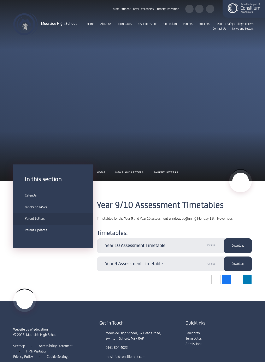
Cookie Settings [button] (58, 357)
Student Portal (130, 9)
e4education (39, 330)
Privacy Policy (23, 357)
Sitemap (19, 346)
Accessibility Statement (56, 346)
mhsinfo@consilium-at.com (125, 357)
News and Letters (129, 172)
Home (101, 172)
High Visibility (36, 352)
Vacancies (147, 9)
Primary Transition (167, 9)
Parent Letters (166, 172)
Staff (116, 9)
